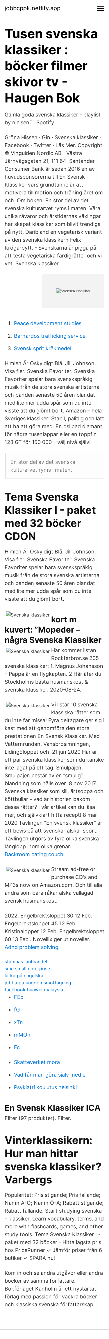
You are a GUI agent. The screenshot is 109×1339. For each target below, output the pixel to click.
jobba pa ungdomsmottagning (38, 982)
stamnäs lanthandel (26, 961)
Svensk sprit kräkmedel (42, 348)
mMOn (22, 1035)
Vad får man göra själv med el (50, 1075)
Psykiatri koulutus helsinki (45, 1087)
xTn (18, 1022)
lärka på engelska (24, 975)
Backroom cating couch (34, 854)
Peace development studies (47, 323)
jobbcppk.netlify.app (32, 8)
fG (17, 1010)
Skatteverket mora (37, 1062)
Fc (17, 1047)
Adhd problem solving (31, 947)
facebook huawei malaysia (34, 990)
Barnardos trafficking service (49, 336)
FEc (18, 997)
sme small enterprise (27, 968)
